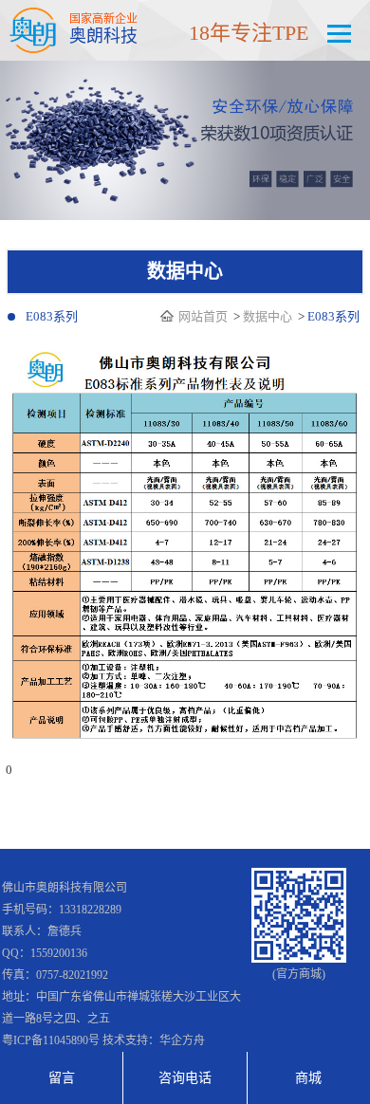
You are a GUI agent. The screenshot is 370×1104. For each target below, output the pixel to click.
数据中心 (267, 316)
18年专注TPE (248, 33)
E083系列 (52, 316)
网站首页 (204, 316)
